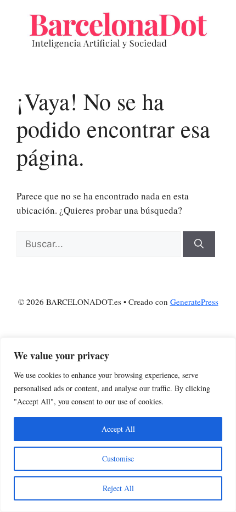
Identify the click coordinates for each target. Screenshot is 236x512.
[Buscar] (199, 244)
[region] (118, 424)
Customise (118, 458)
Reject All (118, 488)
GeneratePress (194, 301)
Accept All (118, 429)
